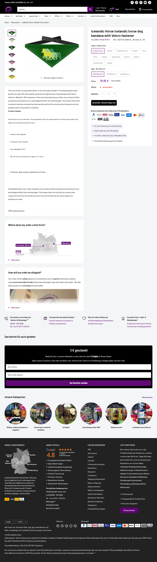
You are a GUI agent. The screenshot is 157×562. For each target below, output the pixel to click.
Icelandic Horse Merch (100, 40)
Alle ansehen (147, 397)
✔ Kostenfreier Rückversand (57, 484)
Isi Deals (137, 470)
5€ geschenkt (129, 510)
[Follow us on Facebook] (132, 2)
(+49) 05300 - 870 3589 (54, 495)
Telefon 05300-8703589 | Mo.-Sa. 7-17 (19, 2)
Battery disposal (94, 483)
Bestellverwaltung (95, 501)
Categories (92, 505)
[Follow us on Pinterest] (141, 2)
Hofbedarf (124, 467)
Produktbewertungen (96, 509)
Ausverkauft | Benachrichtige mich (104, 103)
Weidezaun (143, 477)
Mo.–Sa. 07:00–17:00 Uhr (20, 326)
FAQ (111, 16)
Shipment (92, 472)
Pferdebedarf (125, 480)
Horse (7, 16)
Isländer (123, 473)
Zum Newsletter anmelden (78, 383)
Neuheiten (124, 477)
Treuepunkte (127, 499)
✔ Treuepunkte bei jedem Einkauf (58, 460)
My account (100, 10)
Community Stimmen (96, 464)
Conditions (92, 475)
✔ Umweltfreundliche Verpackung (59, 467)
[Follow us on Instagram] (136, 2)
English (8, 522)
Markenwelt (125, 487)
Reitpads (132, 467)
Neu (118, 16)
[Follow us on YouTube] (145, 2)
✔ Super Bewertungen (54, 464)
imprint (91, 457)
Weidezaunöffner (139, 484)
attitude (19, 16)
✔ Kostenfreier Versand (55, 480)
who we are (92, 453)
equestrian (33, 16)
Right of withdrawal (95, 490)
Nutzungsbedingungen (76, 553)
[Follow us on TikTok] (149, 2)
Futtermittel (132, 473)
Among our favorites (96, 498)
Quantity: (95, 94)
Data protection (94, 486)
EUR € (20, 522)
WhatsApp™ (51, 502)
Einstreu (144, 470)
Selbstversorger (126, 470)
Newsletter (92, 468)
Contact (91, 460)
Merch (68, 16)
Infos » (28, 493)
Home (7, 22)
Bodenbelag (141, 467)
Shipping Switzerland (96, 479)
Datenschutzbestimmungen (57, 553)
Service (81, 16)
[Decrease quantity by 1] (102, 93)
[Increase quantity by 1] (114, 93)
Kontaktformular (52, 505)
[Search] (90, 9)
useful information (97, 16)
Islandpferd (133, 477)
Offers (57, 16)
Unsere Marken (143, 473)
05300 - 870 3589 (16, 323)
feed (46, 16)
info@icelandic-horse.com (56, 492)
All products (15, 22)
